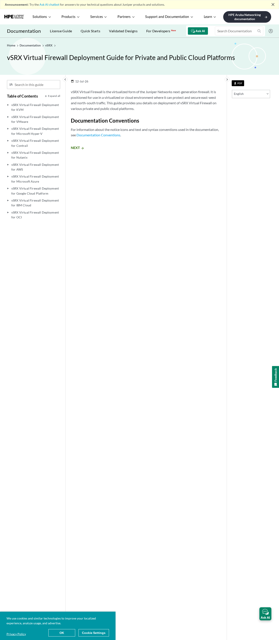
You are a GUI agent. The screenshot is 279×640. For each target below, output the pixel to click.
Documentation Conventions (98, 135)
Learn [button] (208, 17)
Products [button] (68, 17)
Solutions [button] (39, 17)
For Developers (161, 31)
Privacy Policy (16, 634)
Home (11, 45)
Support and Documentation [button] (167, 17)
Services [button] (96, 17)
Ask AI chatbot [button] (49, 4)
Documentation (24, 31)
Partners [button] (124, 17)
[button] (265, 613)
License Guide (61, 31)
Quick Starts (90, 31)
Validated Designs (123, 31)
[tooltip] (238, 83)
